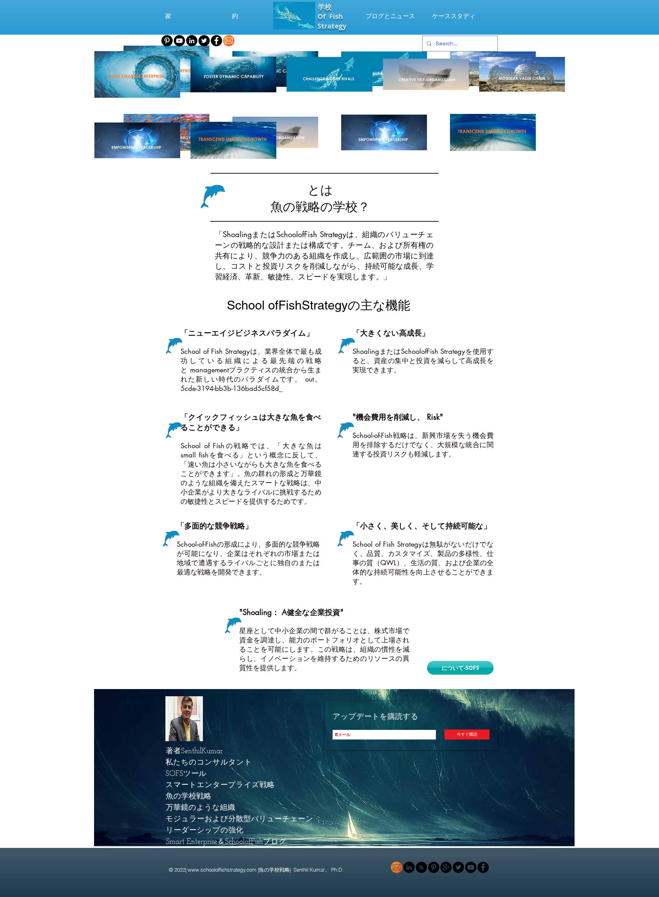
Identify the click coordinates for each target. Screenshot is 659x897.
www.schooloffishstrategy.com (222, 869)
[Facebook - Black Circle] (216, 40)
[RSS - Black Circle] (421, 867)
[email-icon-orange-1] (228, 40)
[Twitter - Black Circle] (204, 40)
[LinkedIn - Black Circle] (191, 40)
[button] (212, 785)
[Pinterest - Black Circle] (167, 40)
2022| (181, 869)
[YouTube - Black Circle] (179, 40)
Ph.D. (338, 869)
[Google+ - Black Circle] (446, 867)
